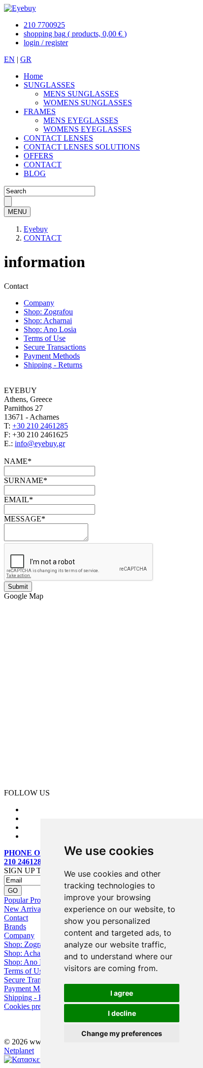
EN (9, 59)
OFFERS (38, 156)
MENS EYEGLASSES (80, 120)
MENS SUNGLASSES (81, 94)
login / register (46, 42)
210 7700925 (44, 25)
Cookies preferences (35, 1006)
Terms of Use (45, 338)
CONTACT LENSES (58, 138)
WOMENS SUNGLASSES (87, 102)
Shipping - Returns (53, 365)
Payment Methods (52, 356)
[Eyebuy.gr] (20, 8)
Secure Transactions (55, 347)
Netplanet (19, 1050)
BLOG (35, 173)
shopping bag (75, 34)
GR (26, 59)
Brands (15, 926)
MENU (17, 211)
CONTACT (43, 164)
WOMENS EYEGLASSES (87, 129)
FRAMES (40, 111)
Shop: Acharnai (48, 320)
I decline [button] (122, 1013)
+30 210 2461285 (40, 426)
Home (33, 76)
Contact (16, 918)
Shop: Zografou (48, 311)
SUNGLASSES (49, 85)
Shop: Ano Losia (50, 329)
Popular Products (30, 900)
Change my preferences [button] (121, 1033)
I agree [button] (121, 993)
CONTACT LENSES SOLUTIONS (82, 147)
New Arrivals (25, 909)
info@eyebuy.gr (40, 443)
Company (39, 303)
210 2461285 (24, 861)
